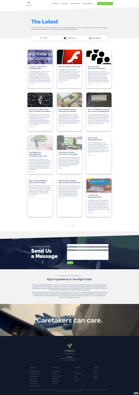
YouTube (95, 378)
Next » (73, 225)
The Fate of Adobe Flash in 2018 (69, 66)
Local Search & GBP (34, 373)
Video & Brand (33, 383)
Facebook (95, 373)
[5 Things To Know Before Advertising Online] (40, 57)
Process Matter (77, 373)
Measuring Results (88, 3)
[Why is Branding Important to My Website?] (98, 57)
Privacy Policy (76, 391)
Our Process (55, 3)
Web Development (34, 376)
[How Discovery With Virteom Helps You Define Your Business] (40, 100)
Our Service (77, 378)
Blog (75, 376)
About (75, 371)
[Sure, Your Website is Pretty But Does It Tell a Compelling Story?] (98, 100)
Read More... (32, 84)
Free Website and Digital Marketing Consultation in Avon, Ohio (38, 154)
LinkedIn (95, 371)
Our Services (64, 3)
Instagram (95, 376)
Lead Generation (75, 3)
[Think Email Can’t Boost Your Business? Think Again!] (69, 142)
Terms (81, 391)
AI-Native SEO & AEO (34, 371)
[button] (69, 38)
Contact (76, 381)
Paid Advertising (33, 381)
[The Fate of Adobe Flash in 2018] (69, 57)
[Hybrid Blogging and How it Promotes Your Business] (69, 100)
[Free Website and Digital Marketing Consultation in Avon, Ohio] (40, 142)
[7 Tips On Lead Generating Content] (98, 185)
